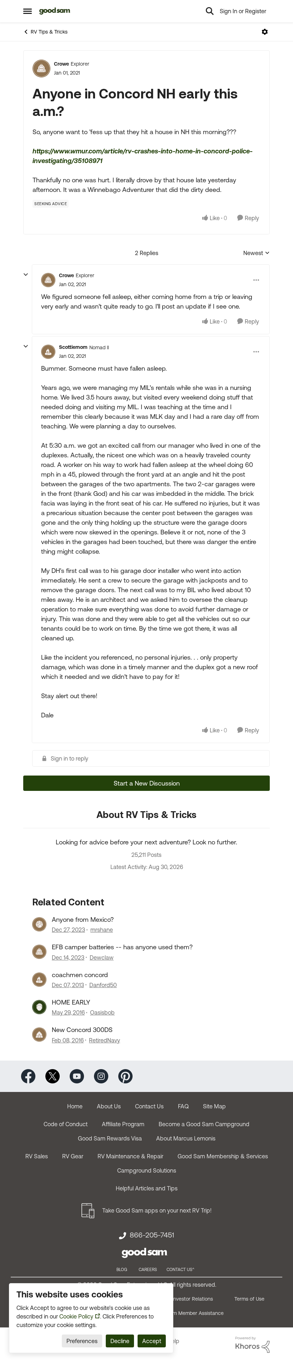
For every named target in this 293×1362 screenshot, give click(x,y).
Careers (148, 1269)
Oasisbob (102, 1012)
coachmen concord (80, 975)
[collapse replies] (25, 274)
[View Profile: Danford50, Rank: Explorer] (39, 979)
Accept (151, 1341)
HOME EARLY (71, 1002)
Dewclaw (102, 957)
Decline (119, 1341)
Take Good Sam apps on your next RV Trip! (157, 1210)
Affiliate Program (123, 1124)
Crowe (61, 64)
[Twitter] (52, 1075)
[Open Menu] (265, 32)
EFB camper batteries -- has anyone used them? (122, 947)
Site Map (214, 1106)
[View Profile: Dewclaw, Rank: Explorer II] (39, 952)
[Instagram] (101, 1075)
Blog (121, 1269)
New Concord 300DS (82, 1029)
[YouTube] (76, 1075)
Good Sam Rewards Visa (110, 1138)
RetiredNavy (104, 1040)
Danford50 (103, 985)
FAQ (183, 1106)
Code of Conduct (66, 1124)
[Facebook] (28, 1075)
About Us (109, 1106)
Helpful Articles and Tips (147, 1188)
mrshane (101, 929)
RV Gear (72, 1156)
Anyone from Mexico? (83, 919)
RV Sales (36, 1156)
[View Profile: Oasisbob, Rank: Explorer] (39, 1007)
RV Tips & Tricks (49, 32)
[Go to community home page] (55, 11)
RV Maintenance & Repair (130, 1156)
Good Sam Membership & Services (223, 1156)
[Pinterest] (125, 1075)
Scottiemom (73, 347)
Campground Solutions (146, 1170)
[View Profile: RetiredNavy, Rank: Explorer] (39, 1034)
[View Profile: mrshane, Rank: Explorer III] (39, 924)
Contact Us (149, 1106)
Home (75, 1106)
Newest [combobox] (256, 253)
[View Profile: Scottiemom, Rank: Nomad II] (48, 352)
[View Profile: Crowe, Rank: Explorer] (41, 68)
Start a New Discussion (147, 783)
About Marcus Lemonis (185, 1138)
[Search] (209, 11)
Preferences (82, 1341)
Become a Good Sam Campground (204, 1124)
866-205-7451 (152, 1235)
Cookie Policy (76, 1316)
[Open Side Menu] (27, 11)
